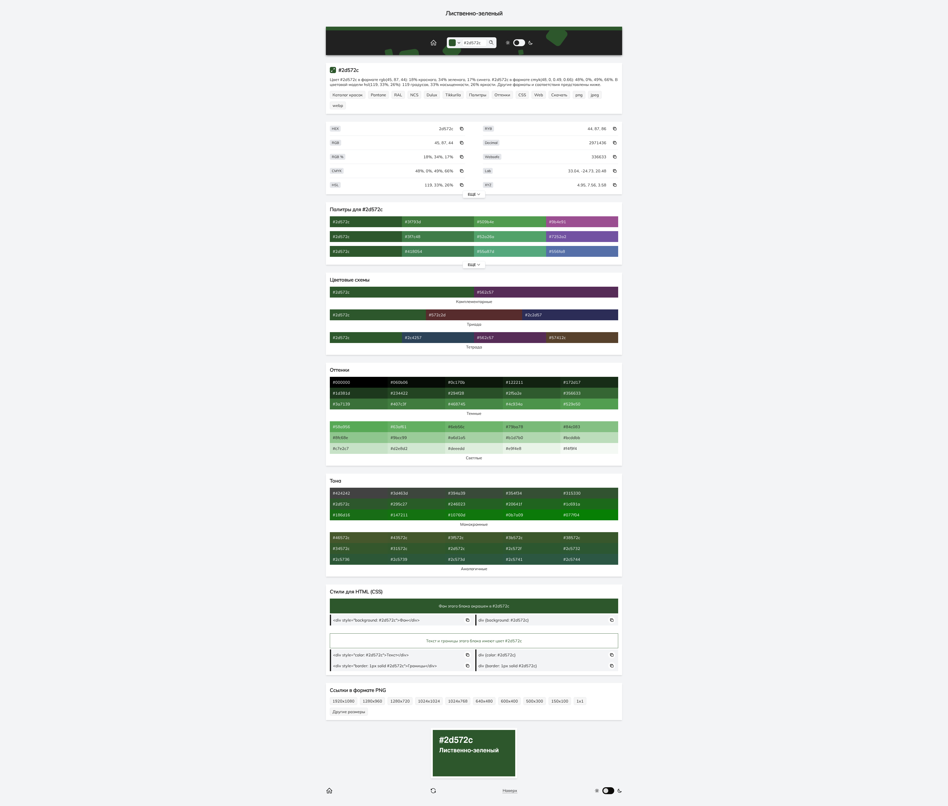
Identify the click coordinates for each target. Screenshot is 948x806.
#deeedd (456, 448)
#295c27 (399, 504)
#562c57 (485, 292)
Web (538, 94)
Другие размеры (349, 711)
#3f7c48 (412, 236)
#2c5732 (571, 548)
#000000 (341, 382)
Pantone (378, 94)
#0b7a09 (514, 514)
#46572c (341, 537)
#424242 (341, 493)
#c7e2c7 (341, 448)
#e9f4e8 (513, 448)
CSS (522, 94)
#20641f (514, 504)
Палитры (477, 94)
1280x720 (400, 701)
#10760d (456, 514)
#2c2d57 (533, 314)
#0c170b (456, 382)
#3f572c (456, 537)
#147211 (399, 514)
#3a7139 (341, 404)
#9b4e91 (557, 221)
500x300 (534, 701)
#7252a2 (557, 236)
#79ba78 (514, 426)
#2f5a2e (514, 393)
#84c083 (571, 426)
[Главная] (428, 42)
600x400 (509, 701)
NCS (414, 94)
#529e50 (571, 404)
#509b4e (485, 221)
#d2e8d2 (399, 448)
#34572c (341, 548)
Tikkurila (453, 94)
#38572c (571, 537)
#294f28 (456, 393)
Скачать (559, 94)
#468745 (456, 404)
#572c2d (437, 314)
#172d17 (572, 382)
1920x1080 (344, 701)
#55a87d (485, 251)
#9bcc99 (399, 437)
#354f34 (514, 493)
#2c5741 (514, 559)
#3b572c (514, 537)
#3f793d (413, 221)
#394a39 (456, 493)
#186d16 (341, 514)
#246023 (456, 504)
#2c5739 (399, 559)
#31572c (399, 548)
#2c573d (456, 559)
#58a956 (341, 426)
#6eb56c (456, 426)
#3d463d (399, 493)
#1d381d (341, 393)
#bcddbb (571, 437)
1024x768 (458, 701)
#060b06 (399, 382)
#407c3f (398, 404)
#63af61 (399, 426)
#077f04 (571, 514)
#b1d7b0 (514, 437)
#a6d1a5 (456, 437)
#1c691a (571, 504)
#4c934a (514, 404)
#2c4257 (413, 337)
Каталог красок (348, 94)
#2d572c (341, 221)
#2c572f (513, 548)
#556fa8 (557, 251)
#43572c (399, 537)
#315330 (572, 493)
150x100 (559, 701)
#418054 (413, 251)
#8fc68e (340, 437)
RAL (398, 94)
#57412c (557, 337)
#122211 (514, 382)
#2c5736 (341, 559)
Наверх (510, 790)
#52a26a (485, 236)
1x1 (580, 701)
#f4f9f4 (570, 448)
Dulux (432, 94)
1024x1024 (429, 701)
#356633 (572, 393)
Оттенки (502, 94)
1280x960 (372, 701)
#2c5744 (571, 559)
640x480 (484, 701)
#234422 (399, 393)
